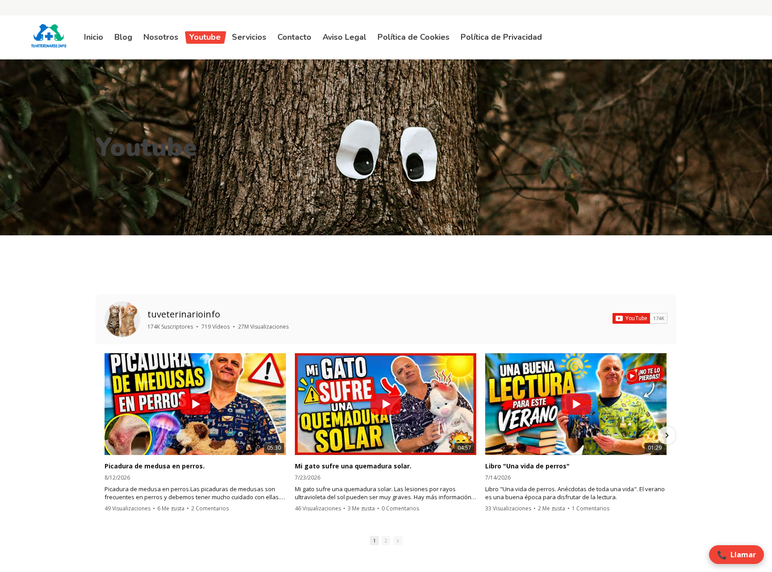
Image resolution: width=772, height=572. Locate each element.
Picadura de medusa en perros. (155, 466)
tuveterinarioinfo (183, 314)
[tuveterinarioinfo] (122, 319)
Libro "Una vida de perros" (527, 466)
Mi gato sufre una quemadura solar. (353, 466)
